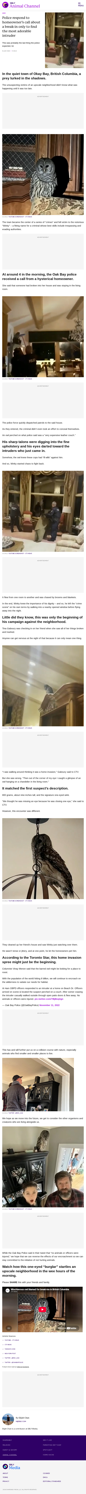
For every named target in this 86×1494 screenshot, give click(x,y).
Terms (5, 1477)
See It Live (47, 1440)
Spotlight (47, 1450)
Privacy (6, 1481)
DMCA (45, 1477)
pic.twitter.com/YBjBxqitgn (49, 999)
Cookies (46, 1473)
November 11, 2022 (49, 1005)
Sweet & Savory (10, 1450)
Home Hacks (48, 1455)
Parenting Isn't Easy (52, 1445)
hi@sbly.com (21, 1421)
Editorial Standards (23, 1367)
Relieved (6, 1445)
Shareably (7, 1440)
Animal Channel (10, 1455)
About (5, 1473)
